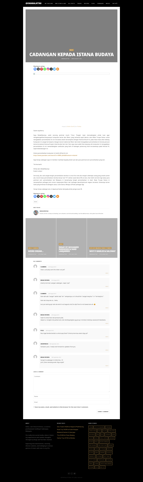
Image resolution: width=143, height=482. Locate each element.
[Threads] (51, 69)
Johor (91, 438)
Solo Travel (107, 456)
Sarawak (102, 452)
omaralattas (65, 58)
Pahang (111, 445)
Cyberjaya (100, 3)
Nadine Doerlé (70, 126)
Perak (96, 449)
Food (99, 430)
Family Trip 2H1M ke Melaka (66, 438)
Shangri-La (92, 456)
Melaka (91, 441)
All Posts (71, 3)
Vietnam (91, 467)
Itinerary (107, 434)
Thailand (109, 460)
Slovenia (99, 456)
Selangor (109, 452)
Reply (107, 273)
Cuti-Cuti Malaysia (95, 248)
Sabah (96, 452)
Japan (113, 434)
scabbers (43, 267)
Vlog (93, 3)
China (90, 427)
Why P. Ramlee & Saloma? (102, 251)
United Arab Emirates (106, 463)
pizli (42, 330)
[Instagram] (48, 69)
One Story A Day (60, 3)
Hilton (105, 430)
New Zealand (92, 445)
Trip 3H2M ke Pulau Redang (65, 435)
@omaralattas (33, 3)
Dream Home (92, 430)
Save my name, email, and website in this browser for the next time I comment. (61, 407)
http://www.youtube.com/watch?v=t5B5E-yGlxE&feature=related (55, 155)
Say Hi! (114, 3)
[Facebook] (35, 69)
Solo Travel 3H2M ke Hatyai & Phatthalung (70, 427)
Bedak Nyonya (45, 280)
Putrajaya (102, 449)
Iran (98, 434)
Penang (91, 449)
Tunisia (96, 463)
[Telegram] (54, 69)
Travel (79, 3)
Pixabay (79, 126)
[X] (38, 69)
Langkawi (111, 438)
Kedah (96, 438)
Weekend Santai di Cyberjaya (66, 432)
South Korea (92, 460)
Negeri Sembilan (104, 441)
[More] (57, 69)
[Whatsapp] (44, 69)
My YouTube (49, 3)
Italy (102, 434)
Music (108, 3)
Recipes (86, 3)
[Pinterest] (41, 69)
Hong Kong (112, 430)
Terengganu (101, 460)
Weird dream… (35, 251)
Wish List (102, 467)
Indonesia (92, 434)
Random (35, 248)
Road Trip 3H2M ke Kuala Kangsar (67, 429)
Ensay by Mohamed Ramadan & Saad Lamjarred (69, 249)
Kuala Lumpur (103, 438)
